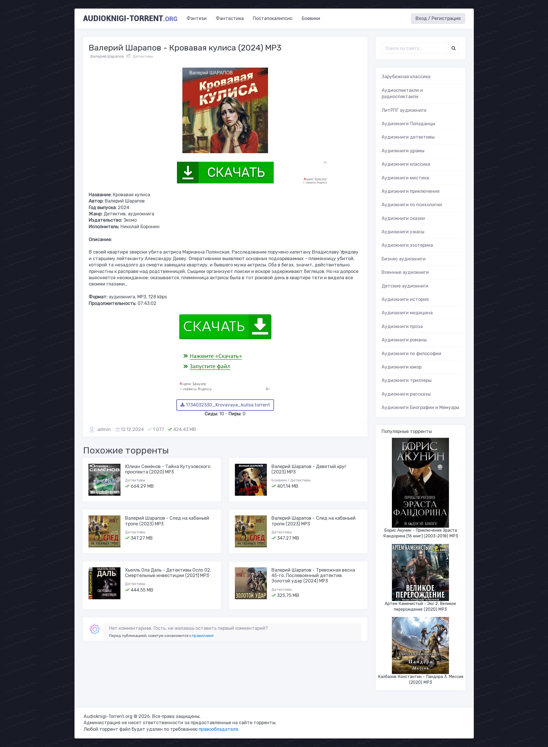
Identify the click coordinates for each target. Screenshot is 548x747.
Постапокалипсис (273, 18)
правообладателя (218, 729)
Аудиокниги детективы (408, 137)
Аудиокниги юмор (402, 367)
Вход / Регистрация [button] (438, 18)
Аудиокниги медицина (407, 312)
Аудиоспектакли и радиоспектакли (402, 93)
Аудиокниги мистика (405, 178)
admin (104, 429)
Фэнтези (197, 18)
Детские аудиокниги (405, 286)
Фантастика (230, 18)
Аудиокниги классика (406, 164)
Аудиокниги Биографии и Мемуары (420, 407)
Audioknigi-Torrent (130, 18)
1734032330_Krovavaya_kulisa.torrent (227, 405)
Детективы (143, 56)
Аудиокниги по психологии (412, 204)
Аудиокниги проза (402, 326)
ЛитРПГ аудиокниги (404, 110)
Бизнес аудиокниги (404, 259)
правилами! (202, 635)
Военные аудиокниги (405, 272)
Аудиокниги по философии (411, 353)
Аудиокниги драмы (403, 150)
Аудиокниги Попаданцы (408, 123)
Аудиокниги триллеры (407, 380)
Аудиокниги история (405, 299)
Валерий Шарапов (107, 56)
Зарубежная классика (406, 76)
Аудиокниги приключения (411, 191)
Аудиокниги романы (404, 340)
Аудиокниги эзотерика (407, 245)
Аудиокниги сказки (403, 218)
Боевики (311, 18)
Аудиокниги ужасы (403, 231)
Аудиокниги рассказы (406, 394)
